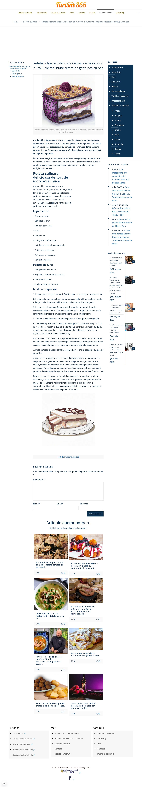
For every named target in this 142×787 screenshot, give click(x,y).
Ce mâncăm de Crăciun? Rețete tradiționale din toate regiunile (84, 705)
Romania (119, 144)
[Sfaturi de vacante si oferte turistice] (71, 5)
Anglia (117, 111)
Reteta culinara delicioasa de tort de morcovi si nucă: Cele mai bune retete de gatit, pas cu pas (85, 22)
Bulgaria (118, 115)
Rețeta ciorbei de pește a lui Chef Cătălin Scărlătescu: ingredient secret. (49, 660)
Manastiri (115, 82)
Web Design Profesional (22, 744)
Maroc (117, 139)
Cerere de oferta (62, 743)
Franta (118, 120)
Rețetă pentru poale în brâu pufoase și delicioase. (85, 654)
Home (16, 22)
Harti (113, 77)
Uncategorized (118, 101)
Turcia (117, 154)
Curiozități (116, 72)
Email (60, 503)
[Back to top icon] (132, 783)
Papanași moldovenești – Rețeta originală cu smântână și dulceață (84, 565)
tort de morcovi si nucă (68, 457)
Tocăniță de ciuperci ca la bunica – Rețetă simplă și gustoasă (50, 564)
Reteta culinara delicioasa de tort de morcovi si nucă (20, 67)
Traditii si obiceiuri (119, 96)
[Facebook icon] (71, 779)
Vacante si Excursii (120, 105)
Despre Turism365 (63, 754)
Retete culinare (30, 22)
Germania (119, 125)
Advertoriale (117, 67)
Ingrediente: (16, 71)
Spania (118, 149)
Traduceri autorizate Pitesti (23, 750)
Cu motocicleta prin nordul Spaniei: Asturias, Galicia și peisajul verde (120, 176)
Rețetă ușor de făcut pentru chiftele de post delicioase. (50, 704)
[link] (68, 104)
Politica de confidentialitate (67, 733)
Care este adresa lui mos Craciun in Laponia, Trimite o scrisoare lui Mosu (122, 194)
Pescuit (114, 86)
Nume (36, 503)
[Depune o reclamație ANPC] (71, 772)
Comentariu (39, 479)
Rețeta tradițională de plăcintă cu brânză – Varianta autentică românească (82, 610)
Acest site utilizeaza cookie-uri (69, 738)
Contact (58, 749)
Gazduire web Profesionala (23, 755)
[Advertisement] (71, 42)
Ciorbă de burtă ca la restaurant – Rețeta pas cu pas (50, 616)
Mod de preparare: (18, 76)
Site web (84, 503)
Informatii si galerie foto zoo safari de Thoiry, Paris (121, 211)
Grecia (118, 130)
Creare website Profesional (23, 739)
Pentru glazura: (17, 74)
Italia (117, 134)
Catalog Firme (18, 733)
